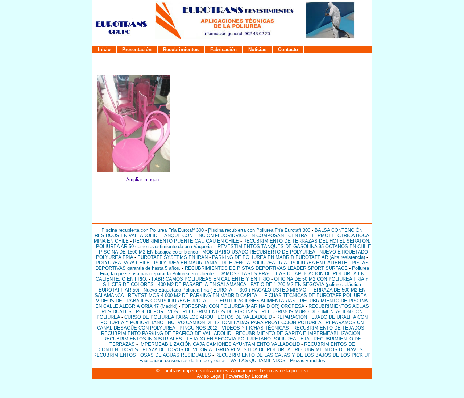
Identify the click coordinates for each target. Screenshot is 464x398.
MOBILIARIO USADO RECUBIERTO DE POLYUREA (258, 252)
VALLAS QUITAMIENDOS (258, 360)
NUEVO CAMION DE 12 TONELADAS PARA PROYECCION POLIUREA (244, 322)
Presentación (137, 49)
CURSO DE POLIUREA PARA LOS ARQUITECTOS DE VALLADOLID (198, 317)
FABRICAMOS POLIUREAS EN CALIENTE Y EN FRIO (211, 279)
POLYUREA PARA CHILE (123, 262)
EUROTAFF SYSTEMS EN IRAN (172, 257)
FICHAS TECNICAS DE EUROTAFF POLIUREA (315, 295)
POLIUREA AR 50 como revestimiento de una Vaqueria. (154, 246)
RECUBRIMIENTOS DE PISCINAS (219, 311)
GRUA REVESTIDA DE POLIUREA (253, 349)
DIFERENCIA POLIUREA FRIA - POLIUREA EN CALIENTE (284, 262)
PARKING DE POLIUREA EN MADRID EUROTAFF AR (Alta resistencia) (288, 257)
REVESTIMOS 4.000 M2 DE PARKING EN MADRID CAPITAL (194, 295)
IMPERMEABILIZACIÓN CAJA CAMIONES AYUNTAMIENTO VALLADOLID (219, 344)
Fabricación (223, 49)
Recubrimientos (181, 49)
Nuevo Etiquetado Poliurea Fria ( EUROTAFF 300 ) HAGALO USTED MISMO (225, 290)
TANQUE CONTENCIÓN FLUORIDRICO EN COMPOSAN (223, 235)
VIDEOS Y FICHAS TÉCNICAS (256, 328)
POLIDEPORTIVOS (157, 311)
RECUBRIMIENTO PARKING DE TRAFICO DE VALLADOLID (166, 333)
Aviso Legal (209, 376)
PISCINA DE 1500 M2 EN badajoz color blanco (148, 252)
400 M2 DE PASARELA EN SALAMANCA (202, 284)
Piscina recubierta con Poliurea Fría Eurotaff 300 (153, 230)
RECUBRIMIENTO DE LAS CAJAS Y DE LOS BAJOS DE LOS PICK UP (293, 355)
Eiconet (260, 376)
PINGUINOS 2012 (198, 328)
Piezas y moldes (307, 360)
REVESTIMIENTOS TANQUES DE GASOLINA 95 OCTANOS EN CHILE (294, 246)
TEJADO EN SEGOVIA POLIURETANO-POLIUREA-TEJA (247, 339)
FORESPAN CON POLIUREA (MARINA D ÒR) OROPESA (243, 306)
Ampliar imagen (142, 179)
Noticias (257, 49)
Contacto (288, 49)
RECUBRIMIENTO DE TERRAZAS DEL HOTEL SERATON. (306, 241)
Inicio (104, 49)
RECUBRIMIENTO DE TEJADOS (328, 328)
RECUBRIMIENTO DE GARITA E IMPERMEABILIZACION (298, 333)
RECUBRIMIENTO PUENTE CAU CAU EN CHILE (186, 241)
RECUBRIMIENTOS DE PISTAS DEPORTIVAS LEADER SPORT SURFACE (266, 268)
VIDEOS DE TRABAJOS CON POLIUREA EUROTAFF (154, 300)
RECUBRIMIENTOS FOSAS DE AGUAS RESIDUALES (152, 355)
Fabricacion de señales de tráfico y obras (183, 360)
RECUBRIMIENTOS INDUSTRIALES (142, 339)
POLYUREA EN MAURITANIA (185, 262)
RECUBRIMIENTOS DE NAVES (329, 349)
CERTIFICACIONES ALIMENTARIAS (255, 300)
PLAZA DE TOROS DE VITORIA (177, 349)
